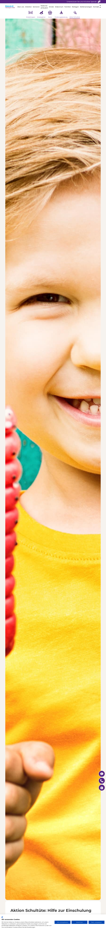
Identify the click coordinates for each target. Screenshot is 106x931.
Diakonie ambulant (44, 7)
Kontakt (96, 7)
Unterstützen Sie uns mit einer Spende (82, 2)
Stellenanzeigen (86, 7)
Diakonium (59, 7)
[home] (11, 7)
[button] (21, 7)
